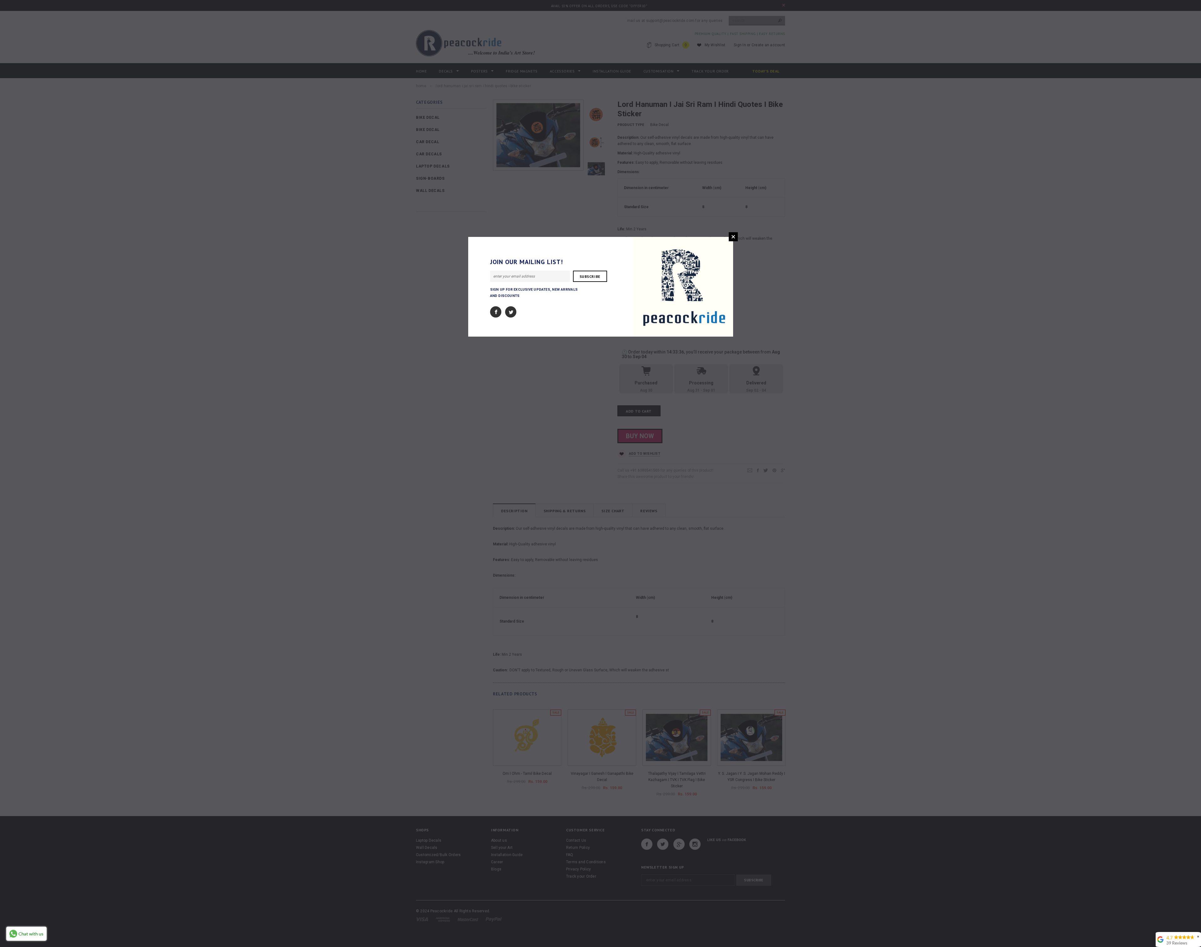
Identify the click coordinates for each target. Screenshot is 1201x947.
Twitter (510, 312)
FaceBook (495, 312)
